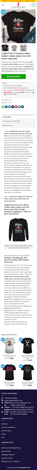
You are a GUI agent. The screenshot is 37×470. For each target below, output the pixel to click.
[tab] (18, 117)
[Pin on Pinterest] (15, 106)
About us (4, 424)
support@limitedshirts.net (13, 401)
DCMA (3, 434)
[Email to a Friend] (12, 106)
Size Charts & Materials (11, 121)
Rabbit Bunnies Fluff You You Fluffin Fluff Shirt (27, 357)
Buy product (13, 76)
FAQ (2, 437)
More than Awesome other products (17, 255)
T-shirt (9, 102)
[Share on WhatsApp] (3, 106)
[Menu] (2, 5)
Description (7, 117)
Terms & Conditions (8, 427)
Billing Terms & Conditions (10, 461)
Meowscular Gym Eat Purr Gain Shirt (9, 356)
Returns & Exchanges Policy (11, 448)
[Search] (30, 5)
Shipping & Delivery (8, 455)
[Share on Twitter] (9, 106)
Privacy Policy (6, 431)
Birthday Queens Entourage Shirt (9, 383)
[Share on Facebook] (6, 106)
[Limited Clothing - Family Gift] (18, 5)
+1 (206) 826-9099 (10, 398)
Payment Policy (6, 458)
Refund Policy (8, 125)
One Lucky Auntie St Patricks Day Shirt (28, 383)
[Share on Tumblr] (22, 106)
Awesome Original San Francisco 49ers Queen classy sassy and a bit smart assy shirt (18, 199)
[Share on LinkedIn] (19, 106)
